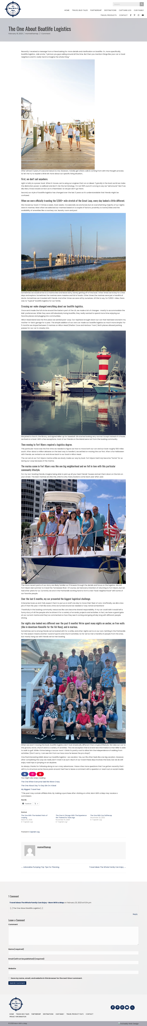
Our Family (60, 1014)
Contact (89, 1014)
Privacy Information (18, 1017)
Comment (13, 924)
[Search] (142, 4)
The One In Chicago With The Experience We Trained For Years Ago (71, 816)
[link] (66, 10)
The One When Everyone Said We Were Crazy (40, 781)
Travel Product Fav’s (75, 1014)
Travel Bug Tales (22, 1014)
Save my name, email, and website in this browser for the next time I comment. (46, 978)
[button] (113, 1007)
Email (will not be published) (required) (26, 959)
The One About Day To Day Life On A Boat (38, 785)
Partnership (36, 1014)
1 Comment (45, 33)
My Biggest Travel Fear (30, 789)
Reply (135, 914)
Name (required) (16, 949)
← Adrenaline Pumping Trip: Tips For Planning (40, 867)
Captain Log (34, 832)
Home (11, 1014)
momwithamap (31, 33)
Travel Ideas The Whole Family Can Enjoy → (107, 867)
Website (12, 968)
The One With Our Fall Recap (101, 815)
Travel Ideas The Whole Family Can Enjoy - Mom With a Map (36, 902)
